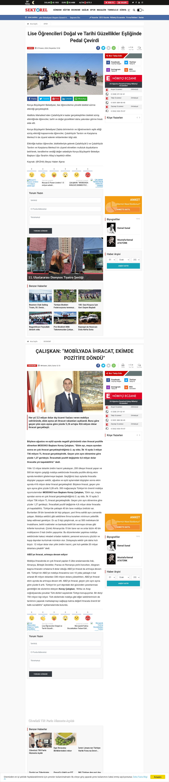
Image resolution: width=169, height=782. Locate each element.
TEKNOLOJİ (113, 10)
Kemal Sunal (123, 228)
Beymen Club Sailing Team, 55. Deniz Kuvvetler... (38, 308)
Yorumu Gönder (40, 231)
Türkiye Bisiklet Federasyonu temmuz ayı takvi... (64, 308)
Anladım (157, 776)
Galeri (123, 2)
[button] (137, 117)
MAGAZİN (101, 10)
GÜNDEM (57, 10)
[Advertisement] (14, 54)
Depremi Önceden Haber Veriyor (63, 18)
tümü (138, 219)
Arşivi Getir (123, 266)
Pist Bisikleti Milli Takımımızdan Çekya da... (63, 330)
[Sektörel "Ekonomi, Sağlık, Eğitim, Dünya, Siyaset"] (36, 9)
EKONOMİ (75, 10)
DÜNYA (123, 10)
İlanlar (141, 17)
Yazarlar (94, 17)
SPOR (92, 10)
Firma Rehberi (132, 17)
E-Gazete (105, 17)
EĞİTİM (66, 10)
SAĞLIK (85, 10)
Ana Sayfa (33, 24)
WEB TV (111, 2)
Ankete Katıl (123, 209)
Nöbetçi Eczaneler (117, 17)
